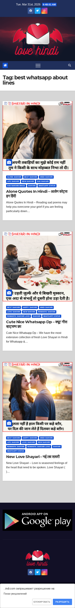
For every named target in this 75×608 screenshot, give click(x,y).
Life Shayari (13, 181)
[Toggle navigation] (38, 65)
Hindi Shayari (46, 177)
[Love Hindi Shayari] (37, 520)
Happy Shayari (30, 307)
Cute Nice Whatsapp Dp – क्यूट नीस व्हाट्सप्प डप (36, 324)
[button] (69, 65)
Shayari (32, 186)
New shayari (28, 181)
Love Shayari (13, 312)
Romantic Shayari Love (18, 316)
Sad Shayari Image (16, 186)
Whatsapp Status (47, 186)
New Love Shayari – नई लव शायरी (32, 456)
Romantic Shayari (46, 312)
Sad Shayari (43, 181)
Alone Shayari (14, 177)
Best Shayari (30, 177)
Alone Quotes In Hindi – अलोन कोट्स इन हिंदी (36, 193)
